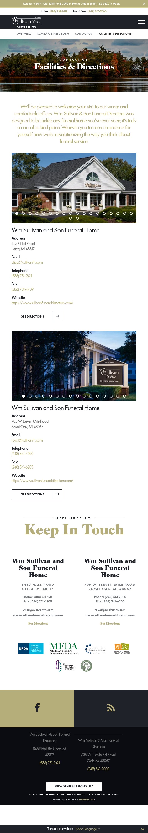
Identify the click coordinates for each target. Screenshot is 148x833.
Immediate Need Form (53, 33)
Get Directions (32, 316)
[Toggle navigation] (141, 22)
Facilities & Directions (114, 33)
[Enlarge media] (74, 188)
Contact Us (83, 33)
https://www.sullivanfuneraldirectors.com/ (42, 303)
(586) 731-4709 (41, 601)
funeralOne (87, 799)
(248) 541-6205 (113, 601)
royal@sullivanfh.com (110, 610)
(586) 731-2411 (58, 11)
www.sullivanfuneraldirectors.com (38, 615)
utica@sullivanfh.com (38, 610)
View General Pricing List (74, 786)
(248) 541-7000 (97, 11)
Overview (24, 33)
